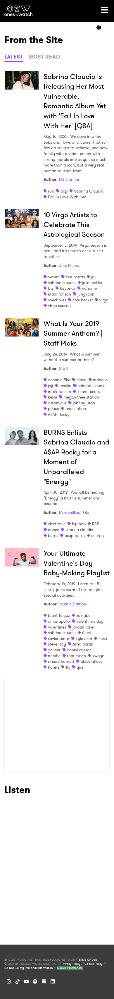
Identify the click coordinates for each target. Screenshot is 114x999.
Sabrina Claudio (88, 191)
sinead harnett (61, 661)
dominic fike (59, 380)
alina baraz (82, 644)
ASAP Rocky (59, 414)
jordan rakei (83, 627)
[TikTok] (17, 981)
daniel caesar (79, 650)
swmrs (53, 277)
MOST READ (44, 57)
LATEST (13, 57)
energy (97, 535)
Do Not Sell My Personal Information (28, 968)
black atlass (91, 661)
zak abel (83, 615)
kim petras (75, 277)
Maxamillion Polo (74, 512)
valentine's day (89, 621)
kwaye (98, 656)
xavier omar (58, 638)
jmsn (103, 638)
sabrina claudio (62, 283)
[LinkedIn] (52, 981)
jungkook (85, 294)
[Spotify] (35, 981)
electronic (56, 524)
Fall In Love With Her (67, 197)
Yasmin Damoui (73, 604)
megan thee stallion (81, 397)
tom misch (76, 656)
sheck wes (57, 300)
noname (89, 288)
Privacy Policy (71, 964)
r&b (51, 191)
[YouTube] (26, 981)
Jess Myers (69, 265)
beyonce (67, 288)
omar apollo (59, 621)
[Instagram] (8, 981)
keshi (52, 397)
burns (53, 535)
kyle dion (84, 638)
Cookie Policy (93, 964)
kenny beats (88, 391)
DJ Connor (69, 179)
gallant (54, 650)
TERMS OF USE (87, 960)
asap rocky (75, 535)
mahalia (100, 380)
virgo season (59, 305)
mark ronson (59, 294)
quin (80, 667)
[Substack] (43, 981)
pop (64, 191)
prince (53, 408)
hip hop (79, 524)
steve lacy (57, 644)
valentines (57, 627)
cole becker (82, 300)
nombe (54, 656)
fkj (68, 667)
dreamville (57, 403)
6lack (87, 633)
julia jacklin (92, 283)
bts (50, 288)
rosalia (65, 386)
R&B (95, 524)
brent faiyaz (59, 615)
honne (53, 667)
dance (53, 530)
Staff (63, 368)
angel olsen (75, 408)
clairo (82, 380)
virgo (103, 300)
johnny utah (84, 403)
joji (93, 277)
